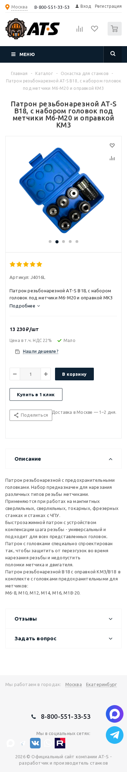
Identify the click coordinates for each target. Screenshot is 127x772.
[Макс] (10, 743)
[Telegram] (23, 743)
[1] (13, 264)
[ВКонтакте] (35, 743)
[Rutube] (60, 743)
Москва (73, 684)
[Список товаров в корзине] (115, 34)
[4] (33, 264)
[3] (26, 264)
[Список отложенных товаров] (94, 31)
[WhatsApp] (47, 743)
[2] (19, 264)
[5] (39, 264)
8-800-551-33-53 (51, 7)
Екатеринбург (101, 684)
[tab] (25, 305)
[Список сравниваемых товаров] (79, 32)
